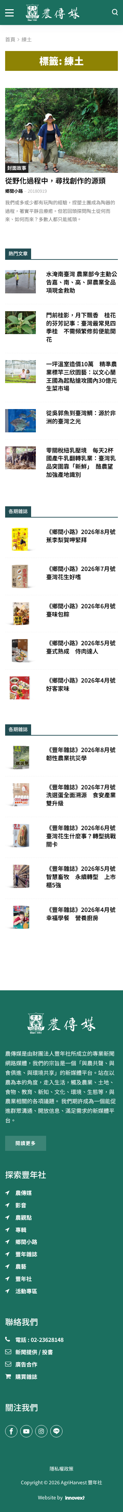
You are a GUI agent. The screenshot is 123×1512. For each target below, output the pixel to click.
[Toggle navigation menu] (10, 12)
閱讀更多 (25, 1143)
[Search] (115, 12)
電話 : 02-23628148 (39, 1340)
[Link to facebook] (11, 1431)
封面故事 (16, 168)
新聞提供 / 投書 (34, 1352)
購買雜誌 (26, 1377)
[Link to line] (56, 1431)
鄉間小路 (14, 191)
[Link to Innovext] (75, 1498)
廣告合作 (26, 1365)
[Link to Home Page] (61, 12)
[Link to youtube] (26, 1431)
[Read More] (61, 130)
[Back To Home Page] (61, 1023)
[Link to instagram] (41, 1431)
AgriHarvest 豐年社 (81, 1482)
